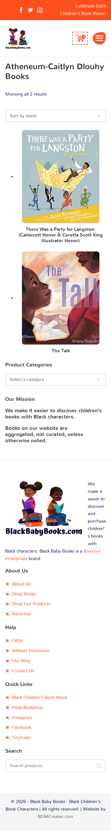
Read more (61, 177)
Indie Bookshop (27, 707)
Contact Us (23, 671)
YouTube (21, 737)
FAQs (17, 640)
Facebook (21, 727)
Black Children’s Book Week (39, 697)
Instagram (22, 717)
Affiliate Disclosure (30, 650)
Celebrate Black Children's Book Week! (83, 10)
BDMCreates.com (55, 816)
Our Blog (21, 661)
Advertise (21, 614)
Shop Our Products (31, 604)
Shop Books (24, 594)
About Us (21, 584)
